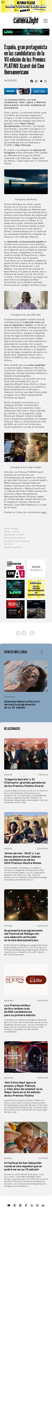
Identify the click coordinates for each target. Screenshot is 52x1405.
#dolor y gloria (11, 531)
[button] (42, 652)
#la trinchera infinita (14, 538)
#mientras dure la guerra (17, 541)
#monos (8, 544)
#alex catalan (11, 528)
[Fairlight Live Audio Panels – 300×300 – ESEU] (15, 589)
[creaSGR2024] (15, 568)
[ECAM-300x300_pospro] (36, 589)
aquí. (44, 512)
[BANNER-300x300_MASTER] (15, 609)
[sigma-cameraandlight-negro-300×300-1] (36, 568)
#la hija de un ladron (14, 535)
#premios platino (13, 547)
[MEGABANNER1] (26, 6)
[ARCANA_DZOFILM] (36, 609)
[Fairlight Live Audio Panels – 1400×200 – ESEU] (26, 32)
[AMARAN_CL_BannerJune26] (26, 91)
